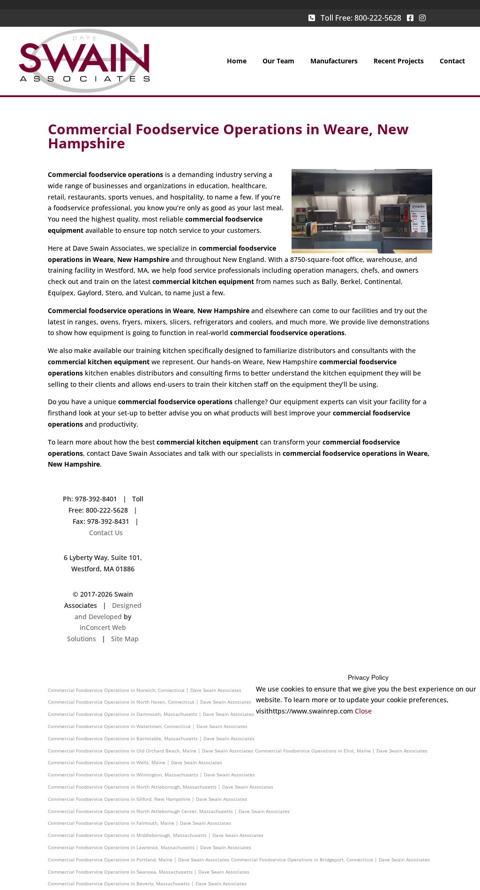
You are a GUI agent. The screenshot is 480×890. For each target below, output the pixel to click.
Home (237, 61)
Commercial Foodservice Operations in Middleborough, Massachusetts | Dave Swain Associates (155, 835)
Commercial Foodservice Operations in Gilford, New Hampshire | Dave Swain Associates (147, 799)
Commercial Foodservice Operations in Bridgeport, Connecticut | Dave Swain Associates (330, 859)
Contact (452, 61)
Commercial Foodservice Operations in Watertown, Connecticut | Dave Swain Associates (148, 726)
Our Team (278, 61)
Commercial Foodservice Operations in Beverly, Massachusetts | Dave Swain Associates (147, 883)
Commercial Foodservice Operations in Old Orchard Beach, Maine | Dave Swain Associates (150, 750)
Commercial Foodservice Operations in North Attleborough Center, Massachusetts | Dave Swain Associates (169, 811)
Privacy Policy (368, 677)
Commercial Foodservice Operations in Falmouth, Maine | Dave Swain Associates (139, 823)
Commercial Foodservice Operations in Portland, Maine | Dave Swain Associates (138, 859)
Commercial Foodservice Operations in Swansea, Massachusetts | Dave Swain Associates (148, 871)
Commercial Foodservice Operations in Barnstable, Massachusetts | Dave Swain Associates (151, 738)
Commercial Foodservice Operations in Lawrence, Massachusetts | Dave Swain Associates (149, 847)
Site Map (125, 638)
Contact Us (106, 532)
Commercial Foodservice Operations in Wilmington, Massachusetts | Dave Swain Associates (151, 774)
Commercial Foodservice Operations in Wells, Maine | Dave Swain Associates (135, 762)
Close (363, 710)
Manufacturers (334, 61)
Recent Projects (399, 61)
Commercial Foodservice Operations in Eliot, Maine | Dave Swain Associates (341, 750)
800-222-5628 (377, 18)
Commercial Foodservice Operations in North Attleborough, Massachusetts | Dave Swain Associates (160, 786)
